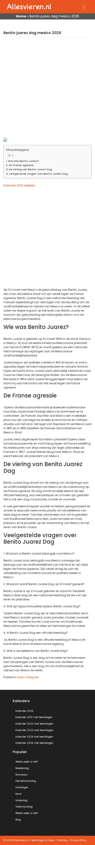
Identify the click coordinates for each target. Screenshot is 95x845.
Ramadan (21, 774)
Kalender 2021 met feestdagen (34, 717)
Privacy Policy (78, 840)
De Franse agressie (21, 165)
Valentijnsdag (24, 806)
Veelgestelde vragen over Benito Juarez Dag (38, 174)
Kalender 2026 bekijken (19, 185)
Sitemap (62, 840)
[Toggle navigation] (84, 6)
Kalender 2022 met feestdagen (34, 723)
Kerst (18, 794)
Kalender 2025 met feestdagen (34, 743)
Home (21, 16)
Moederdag (22, 768)
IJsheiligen (21, 787)
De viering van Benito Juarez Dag (30, 169)
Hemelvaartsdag (25, 781)
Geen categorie (28, 677)
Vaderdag (21, 800)
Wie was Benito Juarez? (23, 161)
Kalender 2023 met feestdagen (34, 730)
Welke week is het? (26, 761)
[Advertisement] (47, 90)
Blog (18, 819)
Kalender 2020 (24, 711)
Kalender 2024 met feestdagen (34, 736)
